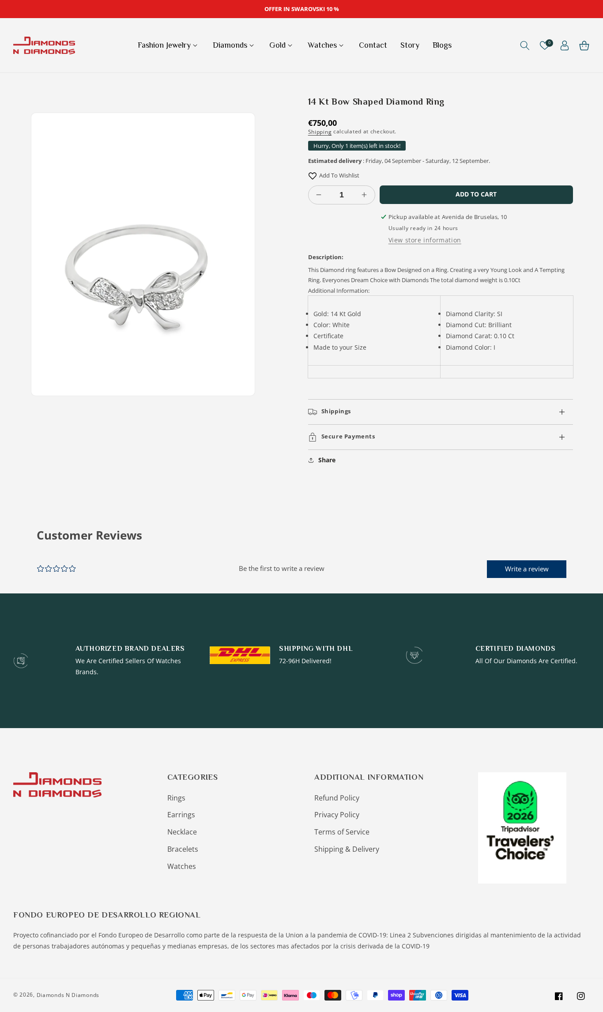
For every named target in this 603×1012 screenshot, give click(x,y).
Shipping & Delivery (346, 849)
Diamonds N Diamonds (68, 995)
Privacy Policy (336, 814)
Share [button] (326, 460)
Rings (176, 798)
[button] (168, 45)
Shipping (320, 132)
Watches (181, 866)
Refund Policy (336, 798)
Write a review (527, 568)
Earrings (181, 814)
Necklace (182, 832)
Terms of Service (341, 832)
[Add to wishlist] (312, 175)
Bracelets (182, 849)
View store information (424, 240)
